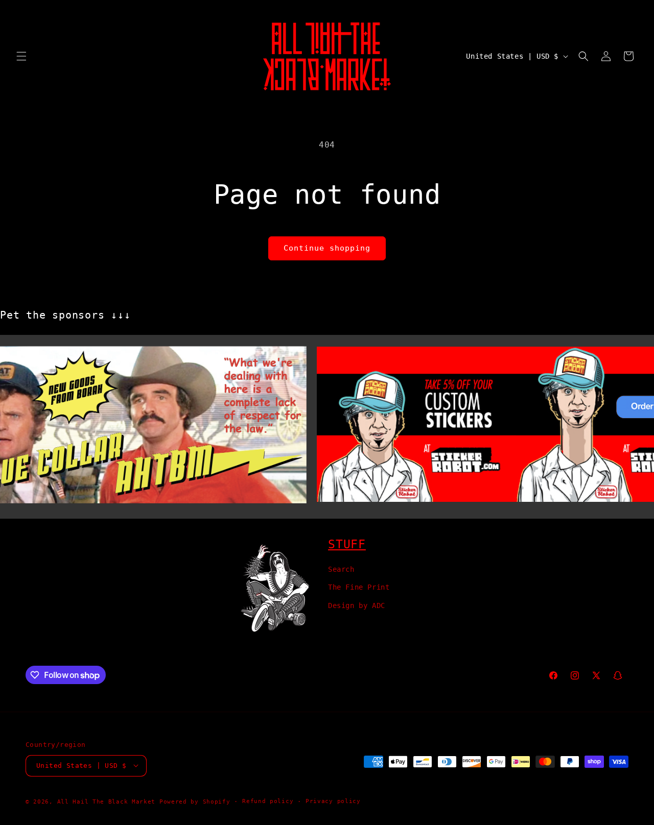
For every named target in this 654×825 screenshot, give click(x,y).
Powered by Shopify (194, 801)
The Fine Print (358, 587)
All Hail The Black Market (106, 801)
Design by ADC (356, 605)
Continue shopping (327, 248)
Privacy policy (333, 800)
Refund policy (267, 800)
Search (341, 569)
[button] (21, 56)
